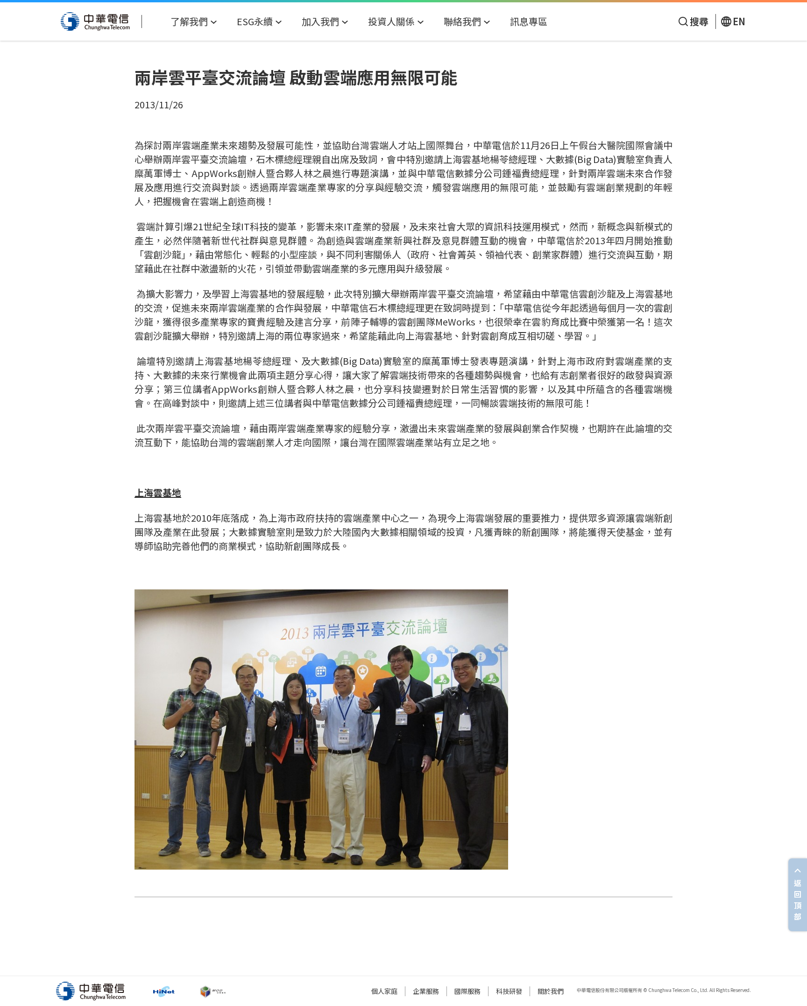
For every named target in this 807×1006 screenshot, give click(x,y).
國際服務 (467, 991)
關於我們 (551, 991)
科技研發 (509, 991)
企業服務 (426, 991)
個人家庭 (384, 991)
